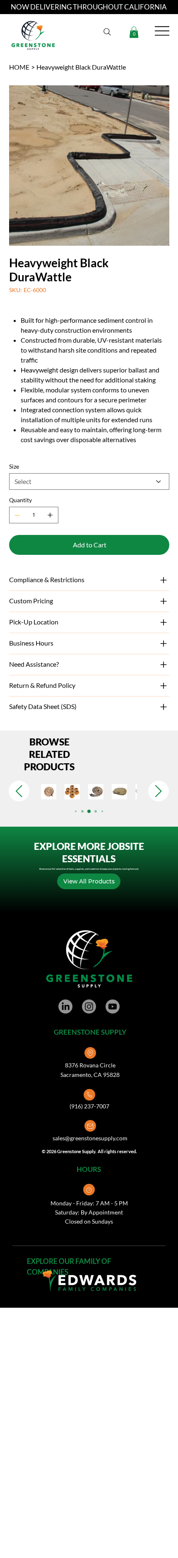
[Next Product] (158, 791)
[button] (134, 32)
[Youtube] (113, 1006)
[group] (89, 792)
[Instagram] (89, 1006)
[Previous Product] (19, 791)
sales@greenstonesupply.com (90, 1138)
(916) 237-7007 (89, 1106)
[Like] (90, 1053)
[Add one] (50, 515)
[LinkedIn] (65, 1006)
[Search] (107, 32)
